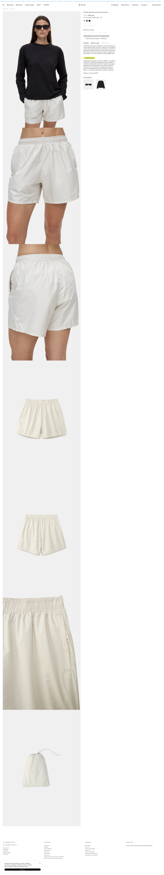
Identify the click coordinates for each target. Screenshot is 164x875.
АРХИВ (46, 5)
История (46, 845)
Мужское (19, 5)
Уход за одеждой (90, 852)
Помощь (135, 5)
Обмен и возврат (90, 848)
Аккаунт (144, 5)
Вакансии (47, 853)
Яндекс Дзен (7, 852)
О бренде (114, 5)
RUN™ (39, 5)
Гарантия (87, 850)
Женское (10, 5)
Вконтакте (6, 848)
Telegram (5, 849)
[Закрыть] (40, 863)
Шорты (13, 9)
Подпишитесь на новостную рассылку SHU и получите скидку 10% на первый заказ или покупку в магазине (88, 1)
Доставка (88, 845)
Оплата (87, 847)
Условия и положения (91, 855)
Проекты (46, 852)
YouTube (5, 851)
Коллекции (47, 850)
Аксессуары (29, 5)
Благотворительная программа (53, 858)
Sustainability (48, 848)
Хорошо (22, 869)
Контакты (47, 855)
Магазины (125, 5)
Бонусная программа (91, 853)
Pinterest (5, 854)
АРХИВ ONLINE (89, 58)
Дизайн (46, 847)
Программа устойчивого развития (54, 856)
